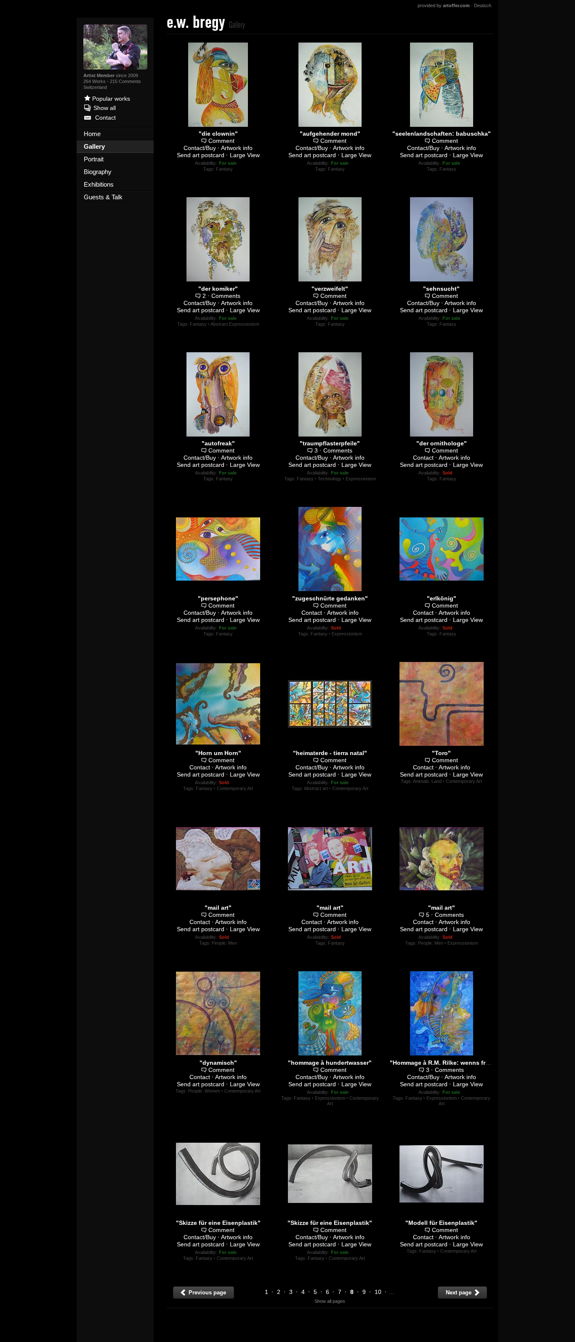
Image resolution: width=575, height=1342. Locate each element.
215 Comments (125, 81)
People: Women (204, 1090)
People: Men (224, 943)
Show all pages (329, 1301)
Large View (245, 155)
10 (378, 1291)
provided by (444, 5)
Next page (459, 1292)
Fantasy (224, 168)
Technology (329, 478)
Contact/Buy (200, 148)
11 (393, 1291)
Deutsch (482, 5)
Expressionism (361, 478)
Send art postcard (200, 155)
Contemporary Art (235, 788)
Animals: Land (427, 781)
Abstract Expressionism (234, 324)
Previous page (206, 1292)
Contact (423, 457)
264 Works (95, 81)
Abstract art (316, 788)
